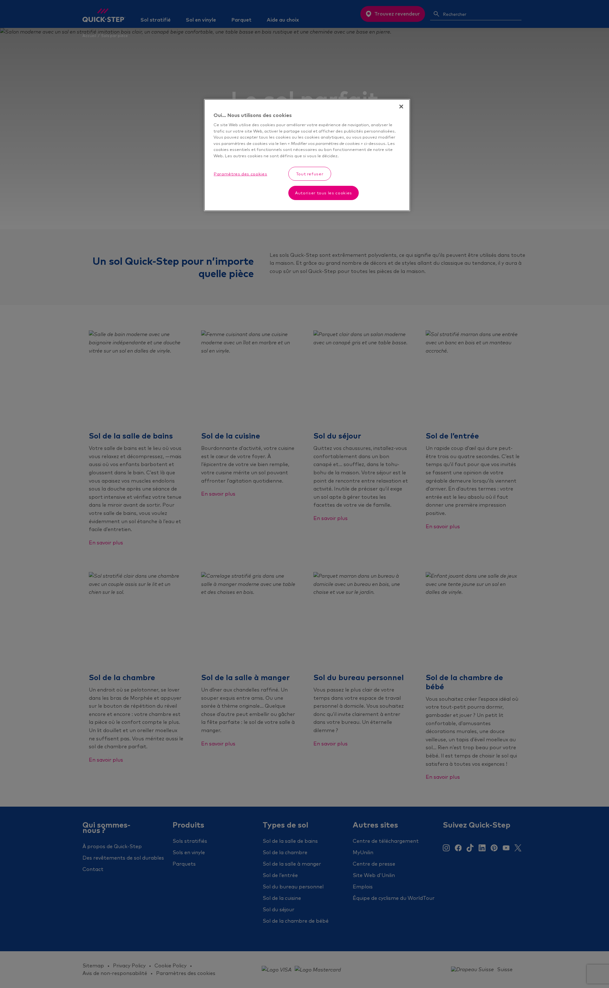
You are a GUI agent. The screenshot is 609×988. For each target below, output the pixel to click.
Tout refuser (310, 173)
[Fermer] (401, 107)
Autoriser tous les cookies (323, 192)
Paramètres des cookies (240, 173)
